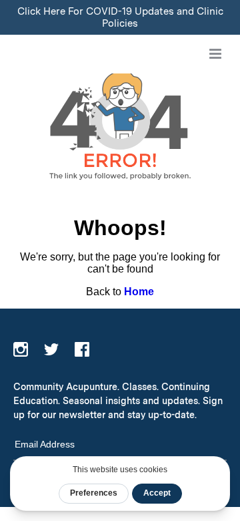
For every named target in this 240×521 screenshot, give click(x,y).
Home (139, 291)
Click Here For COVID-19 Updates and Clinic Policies (120, 17)
